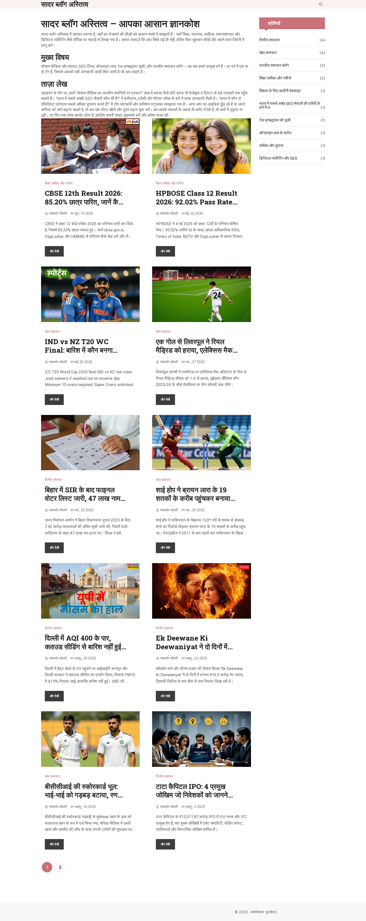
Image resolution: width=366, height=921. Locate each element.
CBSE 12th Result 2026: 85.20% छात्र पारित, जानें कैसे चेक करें (84, 202)
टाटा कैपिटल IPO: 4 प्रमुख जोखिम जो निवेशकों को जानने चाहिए (192, 795)
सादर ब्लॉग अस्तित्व (64, 4)
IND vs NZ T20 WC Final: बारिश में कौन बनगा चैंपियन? (79, 350)
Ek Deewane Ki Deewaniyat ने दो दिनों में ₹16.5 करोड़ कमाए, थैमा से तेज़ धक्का (195, 650)
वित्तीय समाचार (53, 480)
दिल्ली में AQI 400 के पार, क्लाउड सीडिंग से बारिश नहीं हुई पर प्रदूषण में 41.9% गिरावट (83, 646)
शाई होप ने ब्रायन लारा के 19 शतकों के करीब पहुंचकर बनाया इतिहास (193, 498)
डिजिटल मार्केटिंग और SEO (278, 158)
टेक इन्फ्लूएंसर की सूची (275, 120)
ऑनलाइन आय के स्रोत (275, 132)
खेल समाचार (52, 331)
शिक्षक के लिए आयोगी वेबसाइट (280, 90)
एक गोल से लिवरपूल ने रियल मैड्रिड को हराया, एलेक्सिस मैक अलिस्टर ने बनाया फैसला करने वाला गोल (194, 354)
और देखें (54, 251)
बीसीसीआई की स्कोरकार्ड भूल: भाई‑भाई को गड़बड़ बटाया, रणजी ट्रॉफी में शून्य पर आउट (84, 795)
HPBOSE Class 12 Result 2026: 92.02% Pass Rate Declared (196, 202)
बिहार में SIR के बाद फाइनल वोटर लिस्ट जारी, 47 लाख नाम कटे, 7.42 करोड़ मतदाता (83, 498)
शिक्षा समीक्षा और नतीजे (58, 183)
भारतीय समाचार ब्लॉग (274, 65)
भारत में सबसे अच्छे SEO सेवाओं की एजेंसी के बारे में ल (289, 105)
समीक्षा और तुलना (271, 145)
